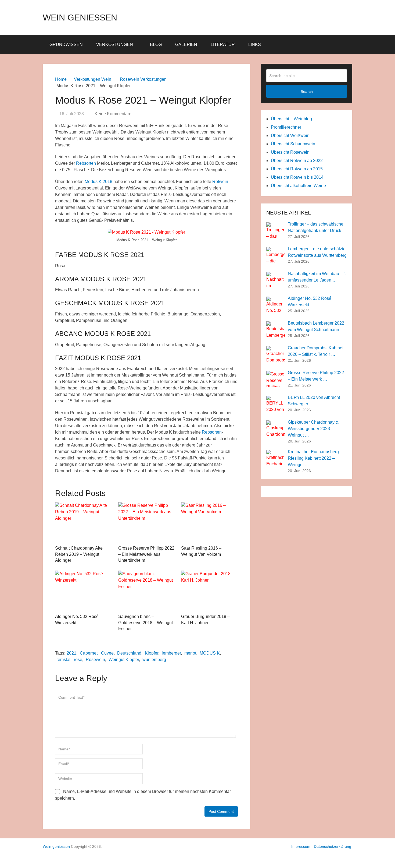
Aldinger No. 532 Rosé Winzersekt (309, 301)
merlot (190, 653)
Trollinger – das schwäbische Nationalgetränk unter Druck (315, 227)
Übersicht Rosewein (290, 152)
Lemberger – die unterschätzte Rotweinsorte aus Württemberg (317, 252)
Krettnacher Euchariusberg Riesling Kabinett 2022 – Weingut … (313, 458)
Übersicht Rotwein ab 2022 (297, 160)
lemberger (171, 653)
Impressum (300, 846)
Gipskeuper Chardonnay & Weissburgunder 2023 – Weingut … (313, 428)
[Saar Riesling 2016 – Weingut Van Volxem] (209, 522)
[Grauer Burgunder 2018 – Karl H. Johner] (209, 591)
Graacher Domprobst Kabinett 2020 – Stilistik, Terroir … (316, 351)
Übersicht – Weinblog (291, 119)
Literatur (223, 44)
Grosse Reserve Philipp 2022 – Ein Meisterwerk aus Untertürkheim (146, 554)
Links (254, 44)
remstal (63, 659)
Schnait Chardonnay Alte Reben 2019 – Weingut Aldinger (79, 554)
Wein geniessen (80, 17)
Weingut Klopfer (124, 659)
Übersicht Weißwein (290, 135)
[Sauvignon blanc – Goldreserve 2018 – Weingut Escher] (146, 591)
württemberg (154, 659)
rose (78, 659)
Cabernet (89, 653)
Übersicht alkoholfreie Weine (298, 185)
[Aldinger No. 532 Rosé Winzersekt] (83, 591)
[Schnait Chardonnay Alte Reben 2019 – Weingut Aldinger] (83, 522)
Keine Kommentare (113, 113)
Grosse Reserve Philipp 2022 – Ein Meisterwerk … (316, 375)
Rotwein (220, 181)
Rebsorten (86, 163)
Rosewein (95, 659)
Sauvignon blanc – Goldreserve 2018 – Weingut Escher (145, 622)
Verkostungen (114, 44)
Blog (156, 44)
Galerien (186, 44)
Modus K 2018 (98, 181)
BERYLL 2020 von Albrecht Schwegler (314, 400)
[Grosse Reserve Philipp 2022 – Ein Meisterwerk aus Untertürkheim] (146, 522)
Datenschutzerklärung (332, 846)
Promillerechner (286, 127)
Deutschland (129, 653)
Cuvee (107, 653)
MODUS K (210, 653)
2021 (71, 653)
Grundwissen (66, 44)
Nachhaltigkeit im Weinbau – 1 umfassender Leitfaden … (317, 276)
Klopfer (151, 653)
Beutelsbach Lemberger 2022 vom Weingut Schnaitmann (316, 326)
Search (307, 91)
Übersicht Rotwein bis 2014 (297, 177)
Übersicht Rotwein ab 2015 (297, 169)
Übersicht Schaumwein (293, 144)
